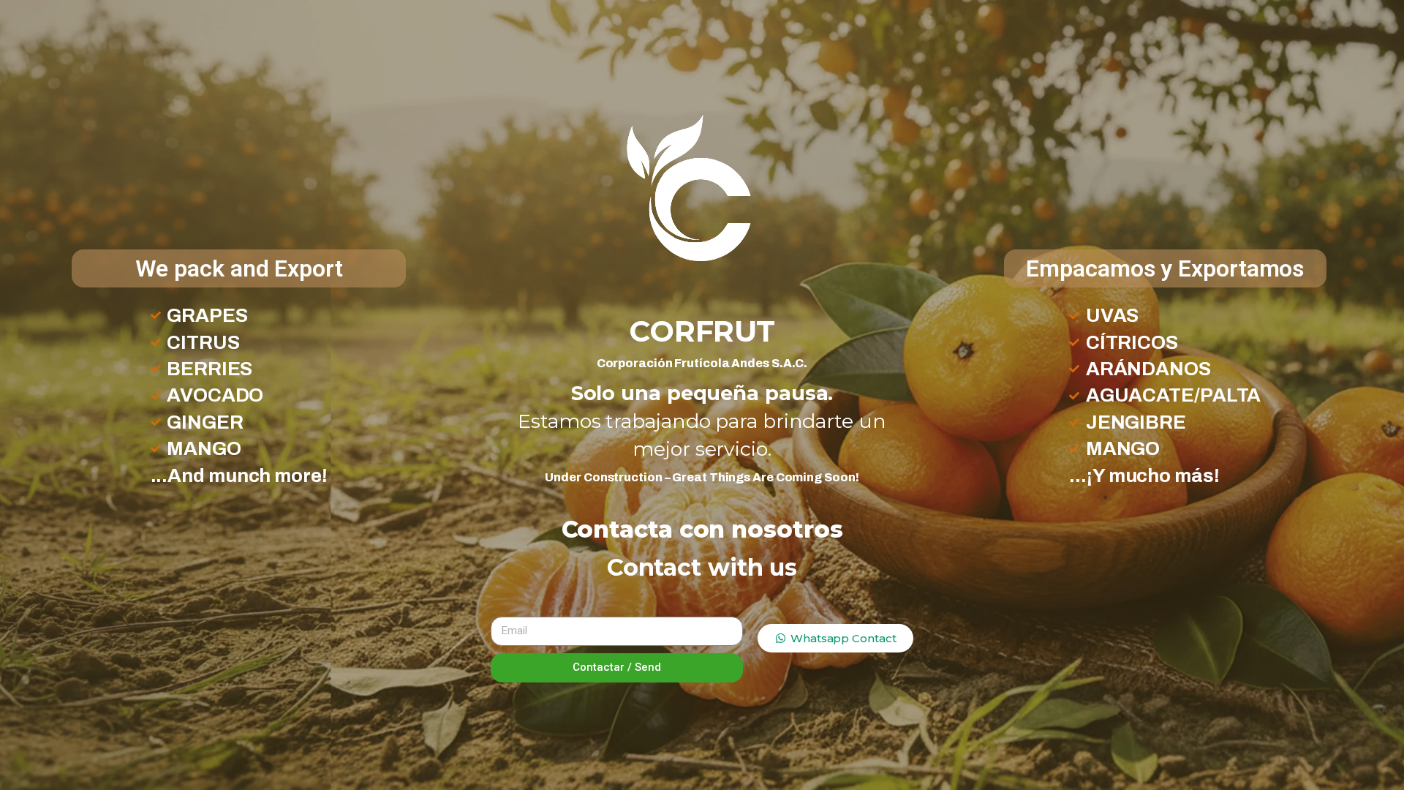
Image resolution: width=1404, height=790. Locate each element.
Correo (519, 604)
